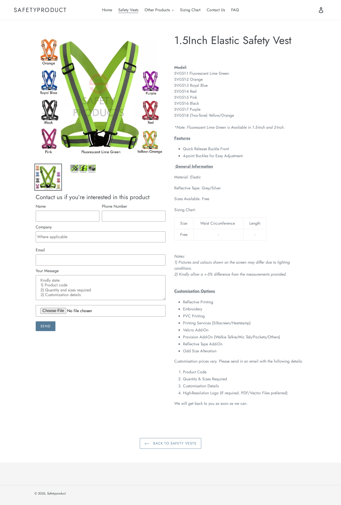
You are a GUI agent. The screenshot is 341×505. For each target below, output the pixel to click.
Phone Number (114, 206)
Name (41, 206)
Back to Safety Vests (174, 443)
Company (44, 227)
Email (40, 250)
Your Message (47, 271)
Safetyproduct (40, 10)
